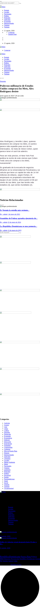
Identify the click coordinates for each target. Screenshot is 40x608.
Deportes (3, 81)
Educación (7, 442)
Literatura (7, 458)
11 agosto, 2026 (5, 548)
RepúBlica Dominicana (27, 559)
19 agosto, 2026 (5, 536)
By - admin (3, 214)
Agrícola (7, 423)
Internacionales (9, 23)
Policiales (7, 18)
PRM (2, 559)
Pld (1, 561)
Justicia (10, 561)
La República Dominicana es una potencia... (18, 226)
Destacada (7, 434)
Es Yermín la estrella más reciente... (14, 210)
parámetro (7, 470)
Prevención (15, 559)
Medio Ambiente (9, 462)
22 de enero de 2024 (14, 222)
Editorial (7, 440)
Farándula (7, 445)
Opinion (6, 25)
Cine (5, 427)
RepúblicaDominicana (10, 556)
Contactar (11, 32)
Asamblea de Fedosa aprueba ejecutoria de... (19, 218)
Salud (6, 481)
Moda (6, 464)
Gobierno (7, 449)
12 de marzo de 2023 (14, 230)
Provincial (7, 475)
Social (6, 483)
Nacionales (7, 14)
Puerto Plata (26, 556)
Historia (6, 453)
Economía (7, 21)
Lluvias (37, 559)
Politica (6, 16)
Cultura (6, 430)
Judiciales (7, 20)
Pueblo (6, 477)
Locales (6, 12)
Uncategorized (9, 488)
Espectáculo (8, 444)
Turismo (6, 27)
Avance (6, 425)
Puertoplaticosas (9, 479)
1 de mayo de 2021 (14, 214)
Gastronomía (8, 447)
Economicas (8, 438)
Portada (6, 10)
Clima (6, 429)
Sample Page (12, 34)
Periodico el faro (16, 564)
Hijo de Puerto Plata (10, 451)
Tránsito (6, 485)
